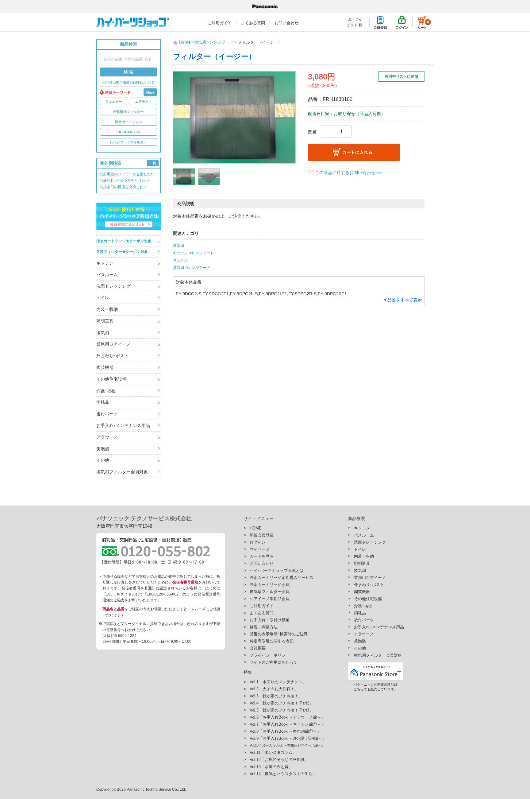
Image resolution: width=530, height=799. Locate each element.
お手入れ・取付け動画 (270, 620)
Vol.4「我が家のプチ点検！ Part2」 (281, 703)
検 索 (128, 71)
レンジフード (203, 253)
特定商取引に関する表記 (272, 641)
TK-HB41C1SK (128, 132)
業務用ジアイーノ (113, 344)
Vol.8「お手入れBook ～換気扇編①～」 (285, 731)
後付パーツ (107, 413)
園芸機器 (104, 367)
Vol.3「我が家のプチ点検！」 (276, 696)
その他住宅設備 (111, 379)
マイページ (260, 549)
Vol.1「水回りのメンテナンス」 (278, 682)
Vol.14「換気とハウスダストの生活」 (283, 773)
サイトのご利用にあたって (274, 662)
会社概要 (258, 648)
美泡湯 (102, 448)
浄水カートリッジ (128, 122)
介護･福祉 (106, 390)
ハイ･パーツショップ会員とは (277, 570)
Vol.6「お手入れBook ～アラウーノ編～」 (287, 717)
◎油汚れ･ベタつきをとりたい (124, 180)
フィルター (113, 101)
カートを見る (262, 556)
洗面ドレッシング (113, 286)
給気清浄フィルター (128, 112)
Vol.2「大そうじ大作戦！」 (274, 689)
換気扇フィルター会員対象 (122, 471)
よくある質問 (253, 23)
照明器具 (104, 321)
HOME (256, 528)
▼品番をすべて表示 (402, 299)
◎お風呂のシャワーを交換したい (127, 174)
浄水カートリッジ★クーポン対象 (124, 241)
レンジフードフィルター (128, 142)
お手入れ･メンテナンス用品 (123, 425)
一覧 (152, 163)
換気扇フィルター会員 (270, 591)
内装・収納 (107, 309)
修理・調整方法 (264, 627)
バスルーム (107, 274)
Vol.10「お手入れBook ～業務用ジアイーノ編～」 (287, 745)
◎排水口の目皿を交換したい (123, 187)
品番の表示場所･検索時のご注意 (279, 634)
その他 (102, 460)
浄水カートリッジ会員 (270, 584)
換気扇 (102, 332)
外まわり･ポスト (112, 355)
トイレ (102, 297)
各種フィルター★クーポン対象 (122, 252)
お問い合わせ (286, 23)
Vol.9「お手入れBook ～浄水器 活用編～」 (288, 738)
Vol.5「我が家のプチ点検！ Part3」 (281, 710)
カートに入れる (357, 152)
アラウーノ (107, 437)
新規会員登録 (262, 535)
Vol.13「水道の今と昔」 (271, 766)
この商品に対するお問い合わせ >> (348, 172)
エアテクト (143, 101)
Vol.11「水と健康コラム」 (273, 752)
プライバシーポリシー (270, 655)
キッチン (104, 263)
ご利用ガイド (220, 23)
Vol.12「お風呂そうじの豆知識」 (279, 759)
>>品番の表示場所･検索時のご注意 (128, 82)
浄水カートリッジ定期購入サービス (281, 577)
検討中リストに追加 (401, 76)
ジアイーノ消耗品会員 (270, 598)
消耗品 (102, 402)
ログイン (258, 542)
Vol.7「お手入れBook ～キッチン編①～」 (287, 724)
